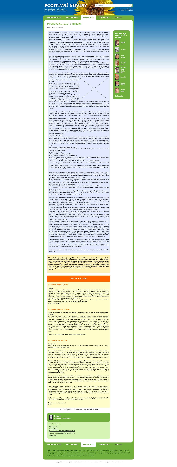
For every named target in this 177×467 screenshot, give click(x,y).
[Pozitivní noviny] (66, 5)
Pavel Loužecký (65, 462)
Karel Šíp (123, 77)
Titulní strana (54, 18)
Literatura (88, 17)
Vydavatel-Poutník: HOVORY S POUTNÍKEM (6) (62, 433)
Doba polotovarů (53, 426)
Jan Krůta (123, 49)
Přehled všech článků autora (62, 418)
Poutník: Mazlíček (54, 429)
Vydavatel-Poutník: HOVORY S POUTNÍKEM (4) (62, 431)
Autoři (101, 462)
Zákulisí (118, 18)
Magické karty (52, 435)
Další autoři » (119, 96)
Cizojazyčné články (110, 462)
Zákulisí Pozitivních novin (85, 462)
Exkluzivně (104, 18)
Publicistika (72, 18)
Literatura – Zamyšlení (57, 27)
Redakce (96, 462)
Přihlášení (120, 462)
